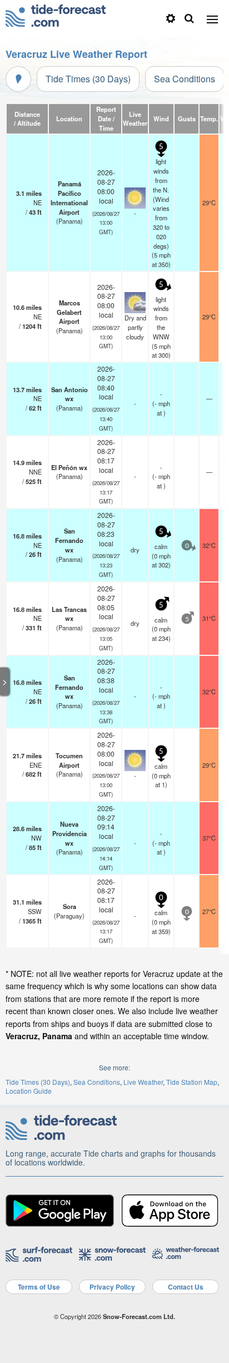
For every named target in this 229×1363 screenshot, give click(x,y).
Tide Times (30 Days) (88, 78)
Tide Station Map (191, 1082)
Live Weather (143, 1082)
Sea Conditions (184, 78)
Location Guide (29, 1090)
